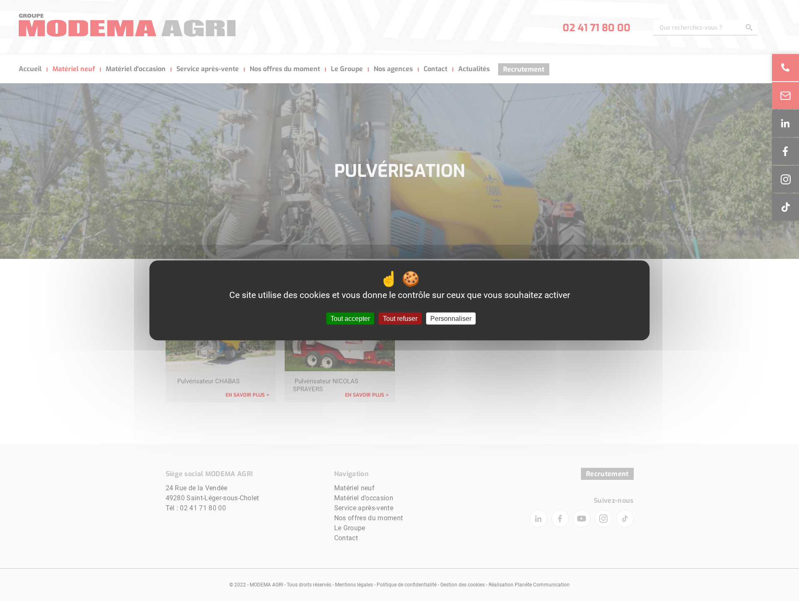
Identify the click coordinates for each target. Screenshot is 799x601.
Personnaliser (450, 318)
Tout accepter (350, 318)
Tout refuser (400, 318)
